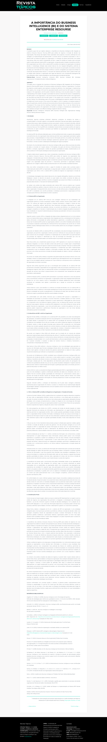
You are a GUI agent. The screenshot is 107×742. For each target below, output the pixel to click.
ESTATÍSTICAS (63, 35)
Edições (63, 4)
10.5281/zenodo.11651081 (57, 39)
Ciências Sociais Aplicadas (50, 33)
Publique (75, 4)
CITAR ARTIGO (44, 35)
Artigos (69, 4)
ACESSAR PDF (53, 35)
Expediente (88, 4)
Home (57, 4)
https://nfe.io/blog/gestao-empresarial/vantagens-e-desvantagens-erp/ (44, 633)
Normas (81, 4)
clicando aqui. (28, 736)
